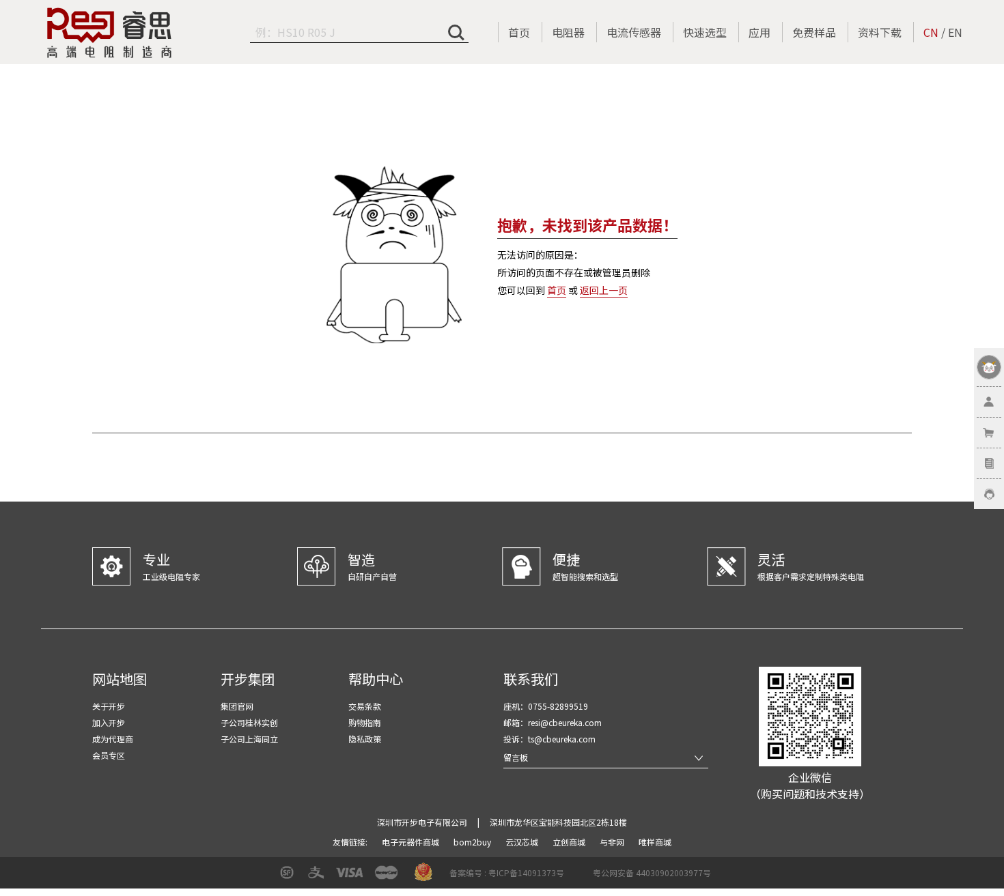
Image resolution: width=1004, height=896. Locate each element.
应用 (759, 32)
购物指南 (364, 722)
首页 (519, 32)
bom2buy (473, 842)
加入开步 (108, 722)
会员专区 (108, 755)
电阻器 (568, 32)
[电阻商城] (109, 33)
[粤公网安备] (584, 877)
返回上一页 (604, 290)
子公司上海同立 (249, 739)
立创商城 (570, 842)
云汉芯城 (522, 842)
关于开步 (108, 706)
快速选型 (705, 32)
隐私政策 (364, 739)
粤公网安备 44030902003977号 (652, 872)
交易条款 (364, 706)
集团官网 (237, 706)
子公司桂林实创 (249, 722)
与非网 (613, 842)
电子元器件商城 (411, 842)
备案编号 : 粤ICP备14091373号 (506, 872)
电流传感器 (633, 32)
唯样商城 (655, 842)
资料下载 (880, 32)
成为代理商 (112, 739)
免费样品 (814, 32)
